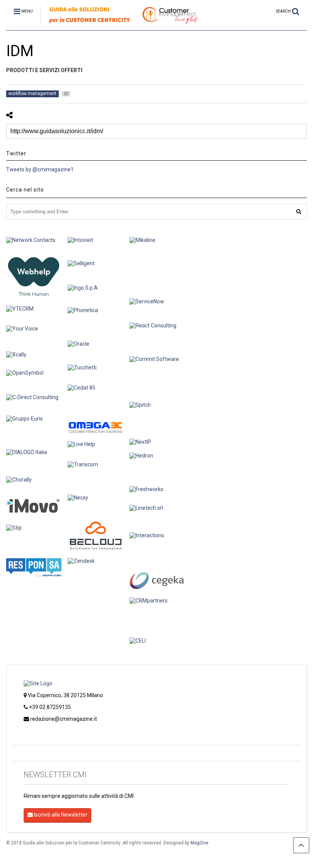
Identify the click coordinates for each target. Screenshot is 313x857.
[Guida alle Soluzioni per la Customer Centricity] (119, 24)
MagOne (199, 843)
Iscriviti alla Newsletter (60, 815)
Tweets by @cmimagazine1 (40, 169)
